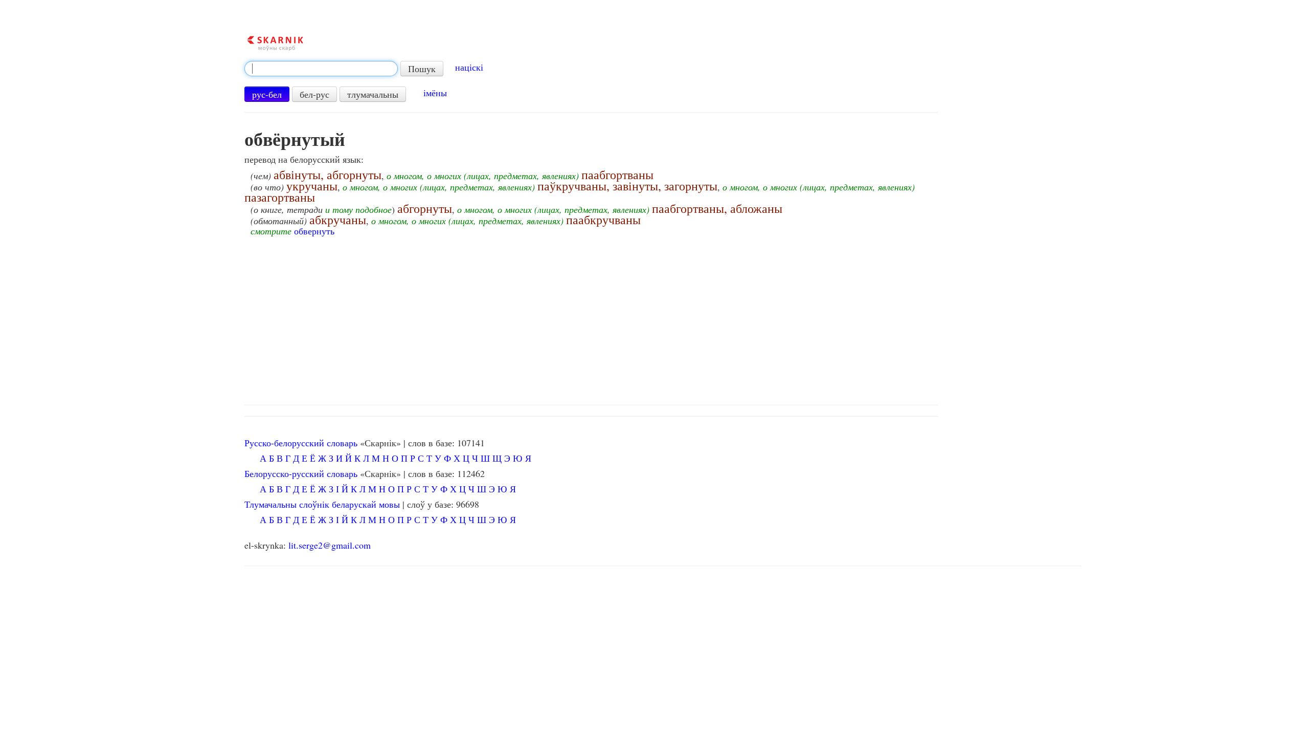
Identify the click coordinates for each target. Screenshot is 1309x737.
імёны (435, 92)
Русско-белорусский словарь (300, 443)
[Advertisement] (662, 317)
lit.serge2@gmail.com (329, 545)
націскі (469, 67)
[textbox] (321, 68)
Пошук (422, 68)
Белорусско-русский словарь (300, 473)
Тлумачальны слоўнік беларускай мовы (322, 504)
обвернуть (314, 231)
